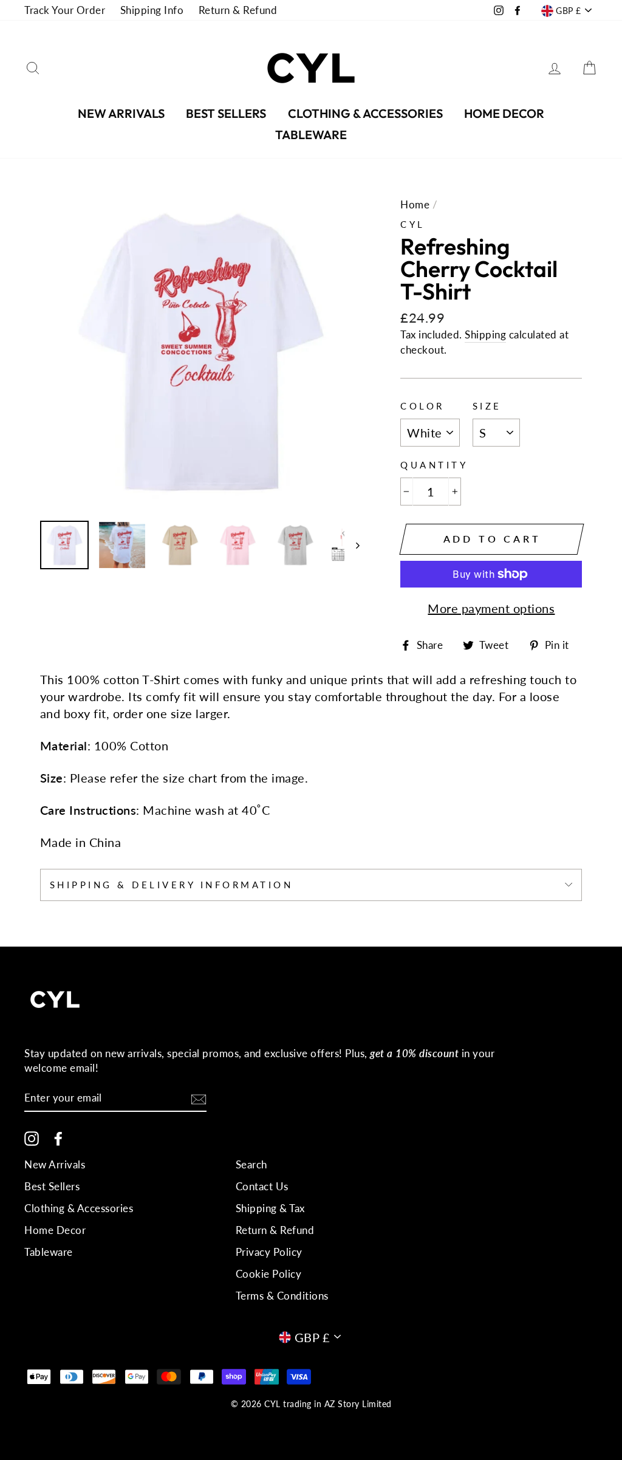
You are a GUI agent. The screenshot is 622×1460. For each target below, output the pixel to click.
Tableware (311, 134)
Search (251, 1164)
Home (414, 204)
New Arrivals (121, 113)
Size (487, 405)
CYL (412, 224)
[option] (200, 351)
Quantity (434, 464)
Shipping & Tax (270, 1208)
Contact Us (262, 1186)
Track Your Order (64, 10)
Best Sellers (226, 113)
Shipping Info (152, 10)
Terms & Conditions (282, 1295)
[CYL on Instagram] (31, 1138)
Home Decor (504, 113)
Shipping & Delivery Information (171, 884)
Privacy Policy (269, 1252)
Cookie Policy (269, 1273)
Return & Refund (238, 10)
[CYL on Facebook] (58, 1138)
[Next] (352, 545)
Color (422, 405)
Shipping (485, 334)
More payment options (491, 608)
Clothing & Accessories (365, 113)
